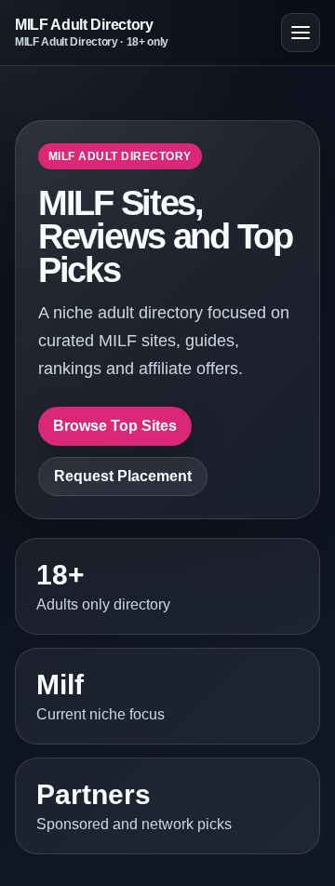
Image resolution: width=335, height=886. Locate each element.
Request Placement (123, 476)
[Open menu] (300, 32)
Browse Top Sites (115, 426)
